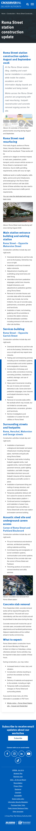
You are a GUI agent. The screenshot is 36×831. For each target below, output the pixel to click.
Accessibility (18, 796)
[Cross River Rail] (11, 4)
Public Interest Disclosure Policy (18, 808)
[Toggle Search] (27, 4)
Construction (11, 14)
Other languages (18, 811)
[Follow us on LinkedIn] (21, 753)
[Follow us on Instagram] (14, 753)
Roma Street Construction (25, 14)
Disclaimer (18, 789)
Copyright (18, 792)
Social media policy (18, 799)
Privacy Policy (18, 786)
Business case (18, 777)
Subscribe (18, 738)
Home (3, 14)
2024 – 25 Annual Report (18, 780)
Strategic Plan (18, 773)
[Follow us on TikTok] (18, 760)
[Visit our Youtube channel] (28, 753)
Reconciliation (18, 783)
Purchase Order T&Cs (18, 805)
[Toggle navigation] (32, 4)
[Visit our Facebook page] (7, 753)
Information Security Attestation (18, 802)
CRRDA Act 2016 (18, 770)
